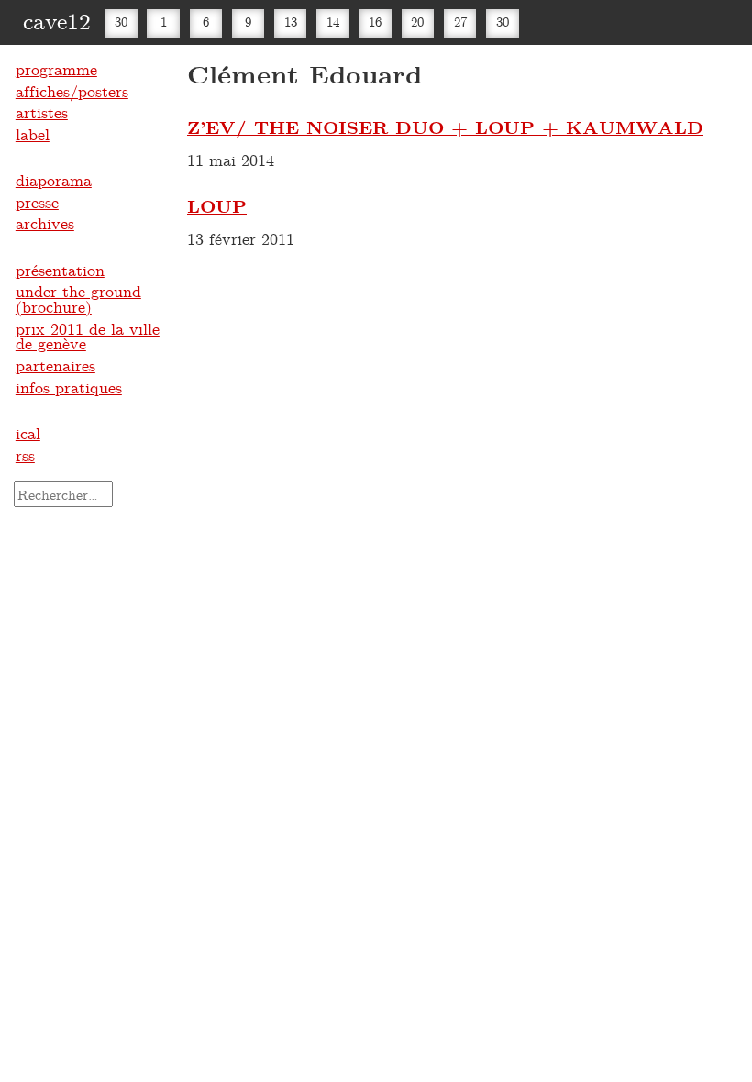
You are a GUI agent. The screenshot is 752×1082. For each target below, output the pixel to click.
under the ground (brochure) (78, 298)
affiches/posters (72, 91)
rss (25, 455)
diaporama (54, 180)
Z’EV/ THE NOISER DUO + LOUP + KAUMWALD (445, 127)
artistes (42, 112)
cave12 (57, 20)
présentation (60, 270)
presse (37, 202)
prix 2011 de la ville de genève (88, 336)
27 (460, 21)
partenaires (55, 365)
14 (332, 21)
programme (56, 69)
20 (417, 21)
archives (45, 223)
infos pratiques (69, 387)
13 (290, 21)
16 (375, 21)
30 (121, 21)
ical (28, 433)
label (33, 134)
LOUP (217, 205)
